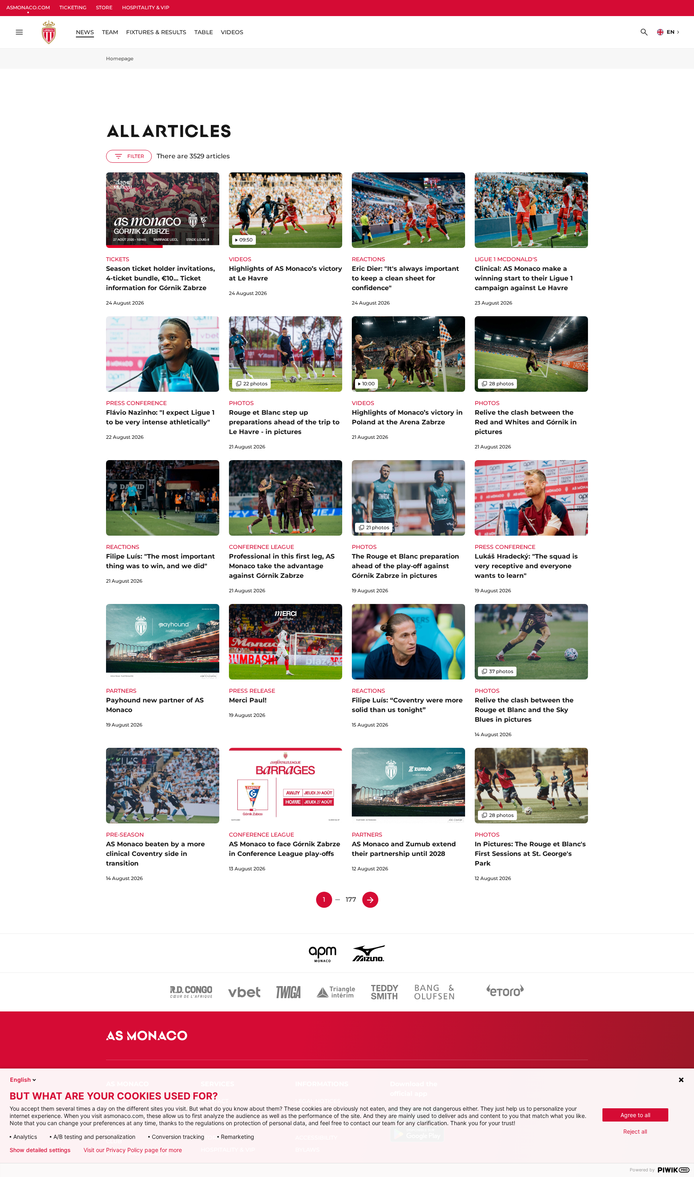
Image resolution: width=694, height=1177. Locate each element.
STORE (104, 7)
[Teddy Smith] (384, 992)
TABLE (203, 32)
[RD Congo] (191, 992)
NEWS (85, 32)
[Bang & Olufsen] (434, 992)
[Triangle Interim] (335, 992)
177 (351, 899)
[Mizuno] (368, 953)
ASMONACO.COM (28, 7)
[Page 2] (370, 900)
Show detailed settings (40, 1150)
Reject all (635, 1131)
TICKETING (72, 7)
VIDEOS (232, 32)
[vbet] (244, 992)
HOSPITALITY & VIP (145, 7)
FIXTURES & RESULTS (156, 32)
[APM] (323, 953)
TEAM (110, 32)
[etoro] (505, 992)
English (20, 1079)
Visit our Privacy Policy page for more (133, 1150)
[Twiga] (288, 992)
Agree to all (635, 1114)
